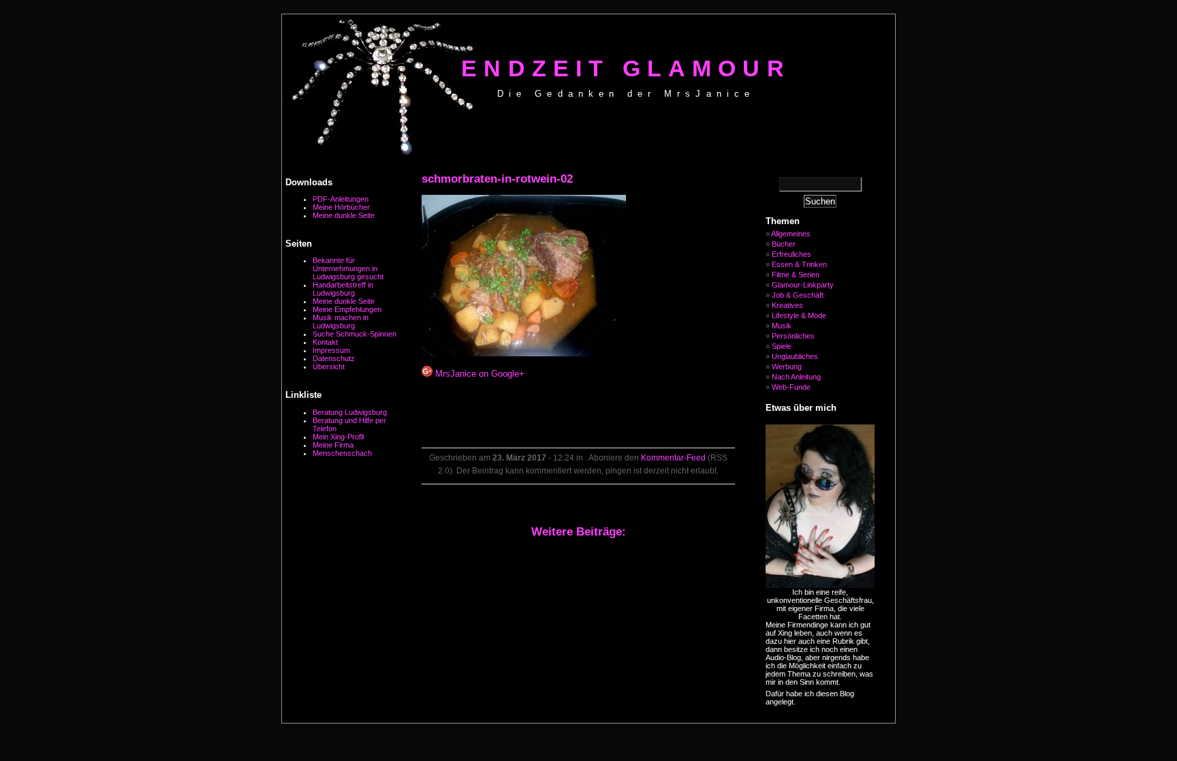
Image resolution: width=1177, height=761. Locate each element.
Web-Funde (791, 387)
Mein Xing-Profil (338, 437)
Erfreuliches (791, 254)
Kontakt (325, 342)
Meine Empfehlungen (347, 309)
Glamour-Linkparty (803, 285)
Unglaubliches (795, 356)
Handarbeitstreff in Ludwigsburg (343, 289)
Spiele (781, 346)
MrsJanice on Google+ (478, 374)
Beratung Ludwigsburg (350, 412)
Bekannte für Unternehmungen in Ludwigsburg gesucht (348, 268)
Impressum (331, 350)
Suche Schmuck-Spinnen (354, 334)
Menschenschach (342, 453)
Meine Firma (333, 445)
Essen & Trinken (799, 264)
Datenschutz (334, 358)
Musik (781, 326)
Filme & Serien (795, 274)
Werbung (787, 366)
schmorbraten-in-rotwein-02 (497, 178)
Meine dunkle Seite (344, 215)
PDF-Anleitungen (340, 199)
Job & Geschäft (797, 295)
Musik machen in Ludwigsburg (340, 321)
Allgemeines (791, 234)
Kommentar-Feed (673, 458)
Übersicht (329, 366)
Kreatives (787, 305)
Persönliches (793, 336)
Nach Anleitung (796, 377)
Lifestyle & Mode (799, 315)
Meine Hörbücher (341, 207)
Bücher (784, 244)
